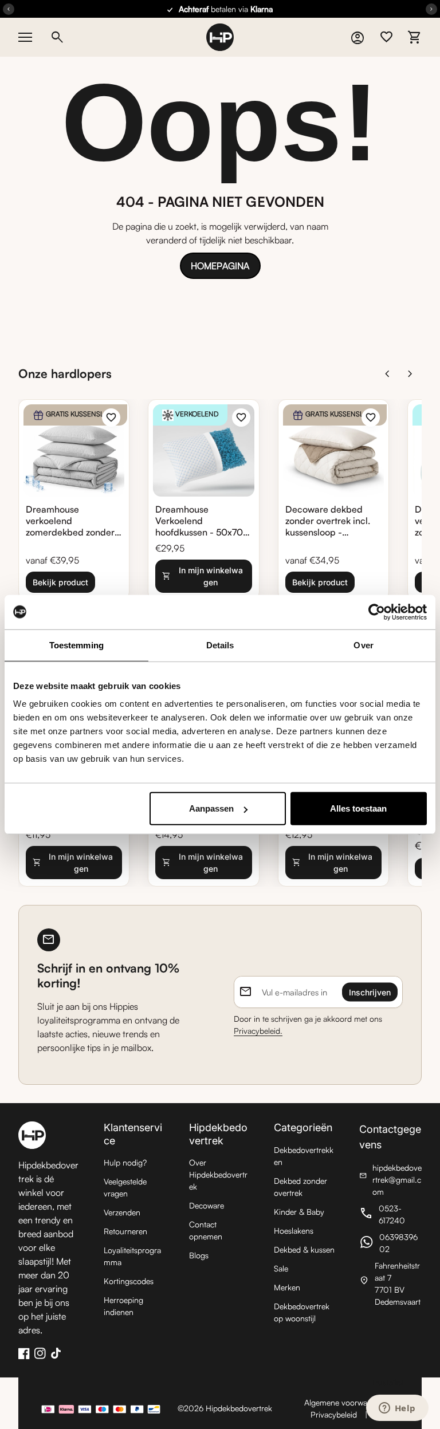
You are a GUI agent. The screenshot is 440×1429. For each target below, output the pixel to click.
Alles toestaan (358, 808)
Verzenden (122, 1212)
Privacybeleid (334, 1414)
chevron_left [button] (387, 374)
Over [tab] (363, 644)
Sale (281, 1268)
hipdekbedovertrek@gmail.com (390, 1179)
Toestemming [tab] (76, 644)
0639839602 (390, 1243)
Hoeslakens (293, 1230)
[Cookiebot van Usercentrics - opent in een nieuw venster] (377, 611)
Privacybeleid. (258, 1031)
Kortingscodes (129, 1281)
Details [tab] (220, 644)
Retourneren (125, 1231)
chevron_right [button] (410, 374)
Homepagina (220, 265)
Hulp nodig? (125, 1162)
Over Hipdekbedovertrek (218, 1174)
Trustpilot (387, 1382)
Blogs (199, 1255)
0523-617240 (390, 1214)
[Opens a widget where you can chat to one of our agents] (397, 1409)
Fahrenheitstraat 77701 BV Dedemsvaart (390, 1283)
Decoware (206, 1205)
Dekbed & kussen (304, 1249)
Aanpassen (211, 808)
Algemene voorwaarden (345, 1402)
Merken (287, 1287)
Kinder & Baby (299, 1212)
